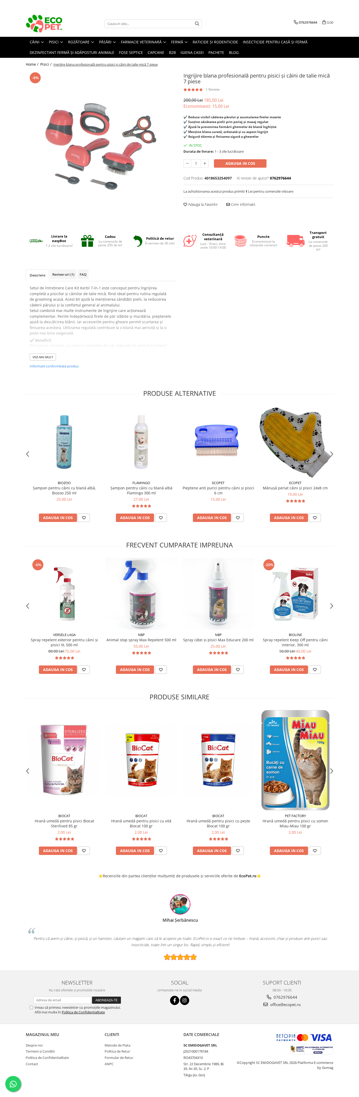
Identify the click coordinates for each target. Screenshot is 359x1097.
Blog (234, 52)
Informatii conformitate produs (54, 366)
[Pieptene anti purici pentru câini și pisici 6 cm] (218, 442)
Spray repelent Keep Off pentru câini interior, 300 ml (295, 642)
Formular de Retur (119, 1057)
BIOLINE (295, 634)
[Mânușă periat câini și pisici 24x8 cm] (295, 442)
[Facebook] (174, 1000)
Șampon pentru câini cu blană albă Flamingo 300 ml (141, 490)
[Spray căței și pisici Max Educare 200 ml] (218, 594)
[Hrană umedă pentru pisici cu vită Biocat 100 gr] (141, 760)
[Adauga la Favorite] (84, 518)
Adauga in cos (240, 163)
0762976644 (285, 997)
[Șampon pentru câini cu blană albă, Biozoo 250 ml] (64, 442)
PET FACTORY (295, 815)
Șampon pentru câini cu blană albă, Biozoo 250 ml (64, 490)
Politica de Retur (117, 1051)
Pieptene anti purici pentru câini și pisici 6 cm (218, 490)
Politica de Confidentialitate (83, 1012)
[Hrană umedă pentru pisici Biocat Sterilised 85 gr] (64, 760)
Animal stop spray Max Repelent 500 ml (141, 639)
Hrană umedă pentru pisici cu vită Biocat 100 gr (141, 823)
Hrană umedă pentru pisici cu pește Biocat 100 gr (218, 823)
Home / (32, 64)
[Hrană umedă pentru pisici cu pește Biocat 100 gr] (218, 760)
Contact (32, 1064)
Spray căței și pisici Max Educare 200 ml (218, 639)
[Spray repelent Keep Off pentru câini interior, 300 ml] (295, 594)
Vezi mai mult (43, 357)
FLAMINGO (141, 482)
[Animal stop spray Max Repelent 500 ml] (141, 594)
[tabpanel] (101, 144)
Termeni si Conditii (40, 1051)
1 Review (212, 89)
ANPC (109, 1064)
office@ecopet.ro (285, 1004)
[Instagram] (184, 1000)
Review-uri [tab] (63, 274)
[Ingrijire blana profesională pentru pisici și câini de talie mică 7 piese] (101, 144)
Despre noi (34, 1045)
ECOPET (218, 482)
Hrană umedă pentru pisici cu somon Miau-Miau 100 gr (295, 823)
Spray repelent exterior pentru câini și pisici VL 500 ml (64, 642)
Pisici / (46, 64)
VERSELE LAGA (64, 634)
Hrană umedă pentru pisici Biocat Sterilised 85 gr (64, 823)
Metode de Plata (117, 1045)
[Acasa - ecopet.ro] (52, 23)
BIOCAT (64, 815)
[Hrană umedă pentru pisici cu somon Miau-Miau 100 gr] (295, 760)
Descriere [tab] (37, 275)
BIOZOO (64, 482)
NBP (141, 634)
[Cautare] (197, 23)
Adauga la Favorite (202, 204)
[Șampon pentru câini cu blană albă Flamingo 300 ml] (141, 442)
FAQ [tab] (83, 274)
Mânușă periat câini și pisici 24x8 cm (295, 487)
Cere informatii (242, 204)
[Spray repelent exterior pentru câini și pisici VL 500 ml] (64, 594)
